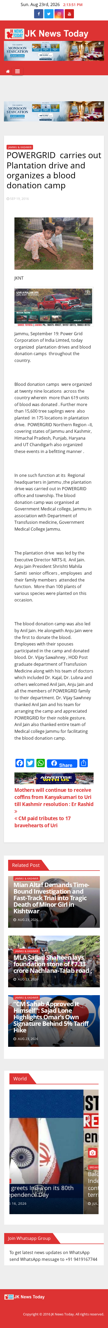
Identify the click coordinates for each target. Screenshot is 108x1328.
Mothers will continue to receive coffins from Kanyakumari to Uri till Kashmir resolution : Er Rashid (54, 797)
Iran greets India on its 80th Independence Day (51, 1191)
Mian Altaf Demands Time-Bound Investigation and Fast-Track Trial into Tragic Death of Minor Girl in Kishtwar (51, 897)
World (20, 1181)
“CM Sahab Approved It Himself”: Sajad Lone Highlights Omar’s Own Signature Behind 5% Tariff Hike (50, 1016)
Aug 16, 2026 (30, 1203)
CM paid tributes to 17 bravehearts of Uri (42, 822)
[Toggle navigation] (17, 71)
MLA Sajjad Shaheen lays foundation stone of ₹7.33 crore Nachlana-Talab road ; (52, 964)
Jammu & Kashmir (19, 147)
